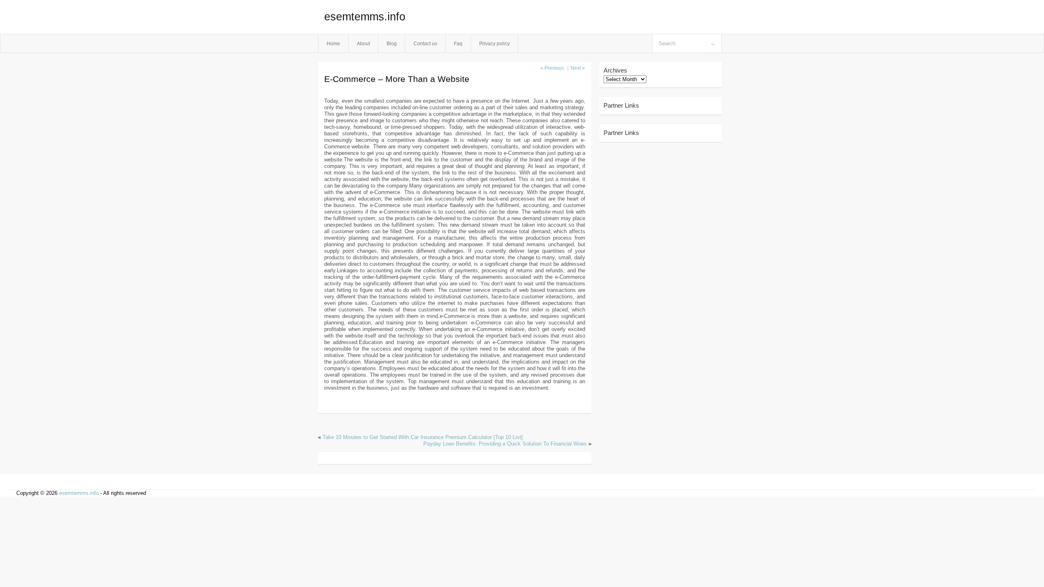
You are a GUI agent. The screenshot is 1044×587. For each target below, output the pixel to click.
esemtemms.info (364, 17)
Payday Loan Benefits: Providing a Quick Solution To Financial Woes (505, 444)
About (363, 43)
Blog (392, 43)
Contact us (425, 43)
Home (333, 43)
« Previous (552, 68)
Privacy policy (494, 43)
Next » (578, 68)
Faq (458, 43)
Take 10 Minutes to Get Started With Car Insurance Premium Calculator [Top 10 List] (423, 437)
